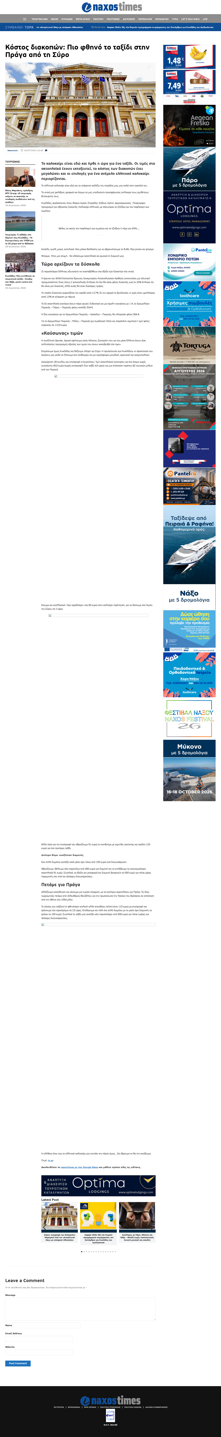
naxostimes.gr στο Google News (79, 1167)
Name (8, 1325)
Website (10, 1347)
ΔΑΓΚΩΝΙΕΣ (129, 19)
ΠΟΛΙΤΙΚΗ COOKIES (132, 1407)
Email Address (13, 1333)
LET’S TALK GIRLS (190, 19)
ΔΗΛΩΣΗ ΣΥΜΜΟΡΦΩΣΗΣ (156, 1407)
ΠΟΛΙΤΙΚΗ (98, 19)
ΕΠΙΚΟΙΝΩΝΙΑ (74, 1407)
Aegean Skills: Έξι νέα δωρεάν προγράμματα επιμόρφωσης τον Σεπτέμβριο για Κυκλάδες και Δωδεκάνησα (120, 27)
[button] (152, 1227)
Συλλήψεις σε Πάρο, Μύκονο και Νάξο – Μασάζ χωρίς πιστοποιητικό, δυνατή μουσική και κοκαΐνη (137, 1237)
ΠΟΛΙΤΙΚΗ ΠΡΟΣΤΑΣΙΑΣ (110, 1407)
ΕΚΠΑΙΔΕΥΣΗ (162, 19)
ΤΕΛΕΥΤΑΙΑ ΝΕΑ (40, 19)
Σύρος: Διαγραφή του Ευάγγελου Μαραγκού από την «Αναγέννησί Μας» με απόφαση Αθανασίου (59, 1237)
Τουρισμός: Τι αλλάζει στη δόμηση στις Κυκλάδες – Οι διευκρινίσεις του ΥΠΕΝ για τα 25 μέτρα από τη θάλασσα (19, 239)
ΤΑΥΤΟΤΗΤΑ (59, 1407)
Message (10, 1295)
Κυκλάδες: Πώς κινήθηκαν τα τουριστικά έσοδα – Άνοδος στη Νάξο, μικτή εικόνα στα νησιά (20, 280)
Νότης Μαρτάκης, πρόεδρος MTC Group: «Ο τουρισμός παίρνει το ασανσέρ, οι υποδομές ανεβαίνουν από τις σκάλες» (20, 196)
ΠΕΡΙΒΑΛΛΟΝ (145, 19)
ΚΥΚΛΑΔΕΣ (66, 19)
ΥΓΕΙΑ (175, 19)
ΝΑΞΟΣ (54, 19)
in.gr (51, 1160)
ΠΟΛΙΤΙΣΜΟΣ (113, 19)
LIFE (205, 19)
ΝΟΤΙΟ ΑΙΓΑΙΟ (83, 19)
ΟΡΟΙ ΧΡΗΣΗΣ (90, 1407)
